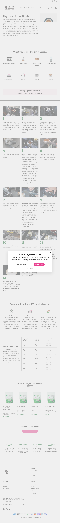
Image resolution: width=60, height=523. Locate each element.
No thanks (30, 268)
